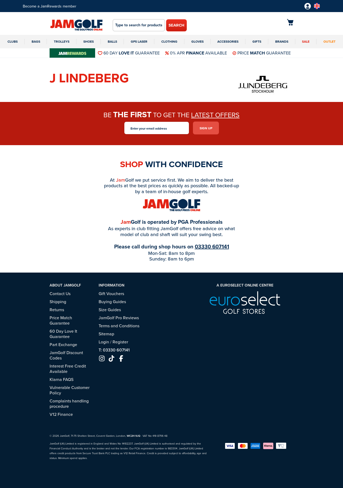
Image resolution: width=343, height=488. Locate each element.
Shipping (58, 301)
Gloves (197, 41)
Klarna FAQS (61, 379)
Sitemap (106, 334)
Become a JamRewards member (49, 6)
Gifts (256, 41)
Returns (57, 310)
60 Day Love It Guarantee (63, 333)
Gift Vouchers (111, 293)
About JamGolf (65, 285)
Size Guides (110, 310)
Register (120, 342)
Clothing (169, 41)
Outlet (329, 41)
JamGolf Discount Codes (66, 355)
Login (104, 342)
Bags (36, 41)
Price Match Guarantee (61, 320)
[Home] (76, 25)
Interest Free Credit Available (68, 368)
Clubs (13, 41)
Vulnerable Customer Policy (70, 390)
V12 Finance (61, 414)
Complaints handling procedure (69, 403)
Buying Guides (112, 301)
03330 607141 (212, 246)
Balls (112, 41)
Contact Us (60, 293)
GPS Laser (139, 41)
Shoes (88, 41)
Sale (306, 41)
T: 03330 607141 (114, 350)
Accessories (227, 41)
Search (176, 25)
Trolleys (61, 41)
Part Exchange (63, 344)
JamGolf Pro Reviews (119, 318)
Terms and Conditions (119, 326)
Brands (281, 41)
